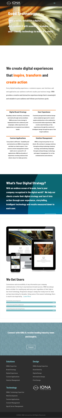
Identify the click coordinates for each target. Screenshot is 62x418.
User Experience (44, 112)
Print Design (37, 380)
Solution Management (44, 138)
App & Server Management (14, 406)
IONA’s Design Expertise (40, 366)
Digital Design (37, 373)
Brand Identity (37, 369)
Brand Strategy (11, 369)
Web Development (12, 396)
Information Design (39, 377)
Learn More (50, 216)
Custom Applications (18, 138)
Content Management (13, 403)
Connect (31, 347)
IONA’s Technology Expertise (15, 392)
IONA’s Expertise (11, 366)
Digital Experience (12, 373)
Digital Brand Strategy (17, 112)
